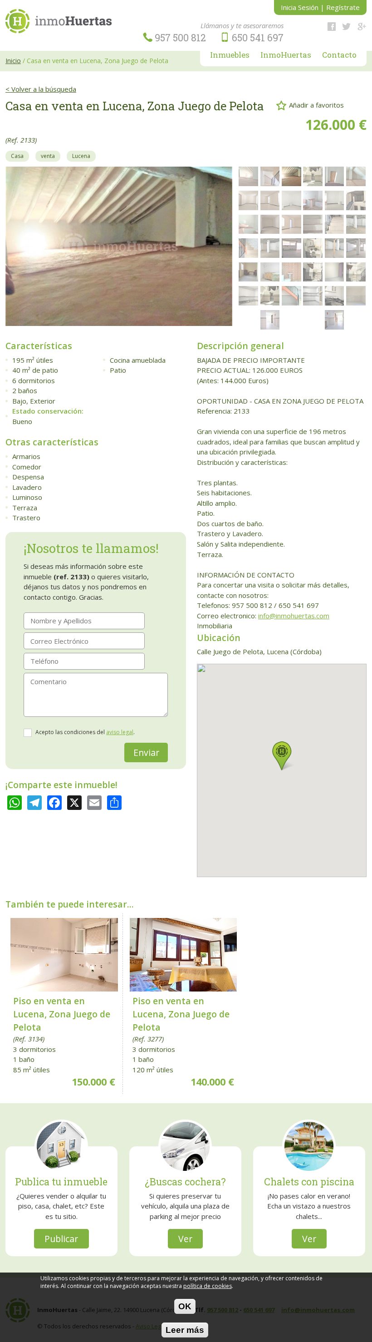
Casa (17, 156)
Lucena (81, 156)
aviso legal (119, 732)
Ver (185, 1239)
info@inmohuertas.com (293, 615)
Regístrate (343, 7)
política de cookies (207, 1286)
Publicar (61, 1239)
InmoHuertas (285, 55)
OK (184, 1306)
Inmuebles (230, 55)
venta (48, 156)
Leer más (185, 1330)
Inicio (13, 60)
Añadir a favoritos (316, 104)
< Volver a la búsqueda (40, 89)
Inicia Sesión (299, 7)
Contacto (339, 55)
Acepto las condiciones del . (85, 732)
